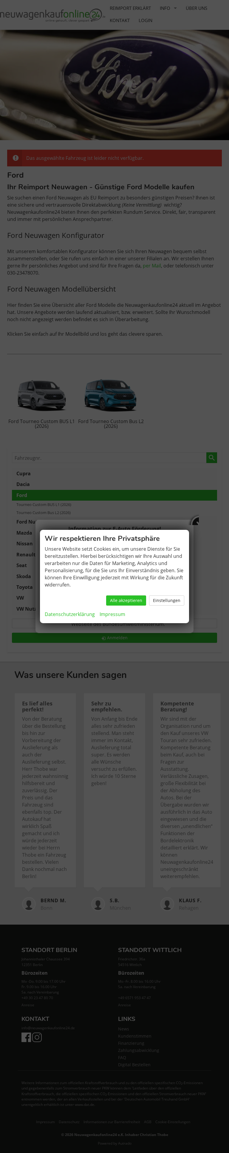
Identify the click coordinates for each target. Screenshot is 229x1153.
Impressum (112, 614)
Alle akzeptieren (126, 600)
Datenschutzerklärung (70, 614)
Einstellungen (166, 600)
